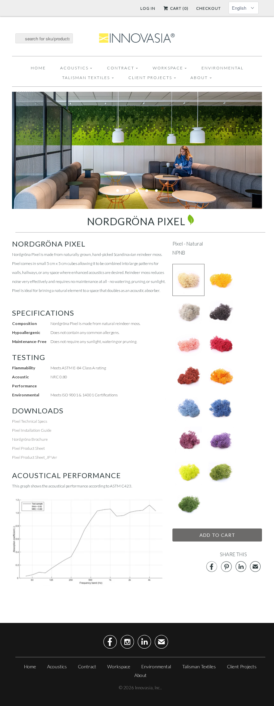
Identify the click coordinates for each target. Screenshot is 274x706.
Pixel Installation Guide (31, 430)
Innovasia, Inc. (148, 687)
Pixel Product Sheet (28, 448)
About (199, 77)
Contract (120, 67)
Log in (147, 8)
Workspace (168, 67)
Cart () (178, 8)
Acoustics (74, 67)
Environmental (222, 67)
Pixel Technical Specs (29, 421)
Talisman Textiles (86, 77)
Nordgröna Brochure (30, 439)
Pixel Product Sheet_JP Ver (34, 457)
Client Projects (150, 77)
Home (38, 67)
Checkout (208, 8)
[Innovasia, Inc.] (137, 38)
